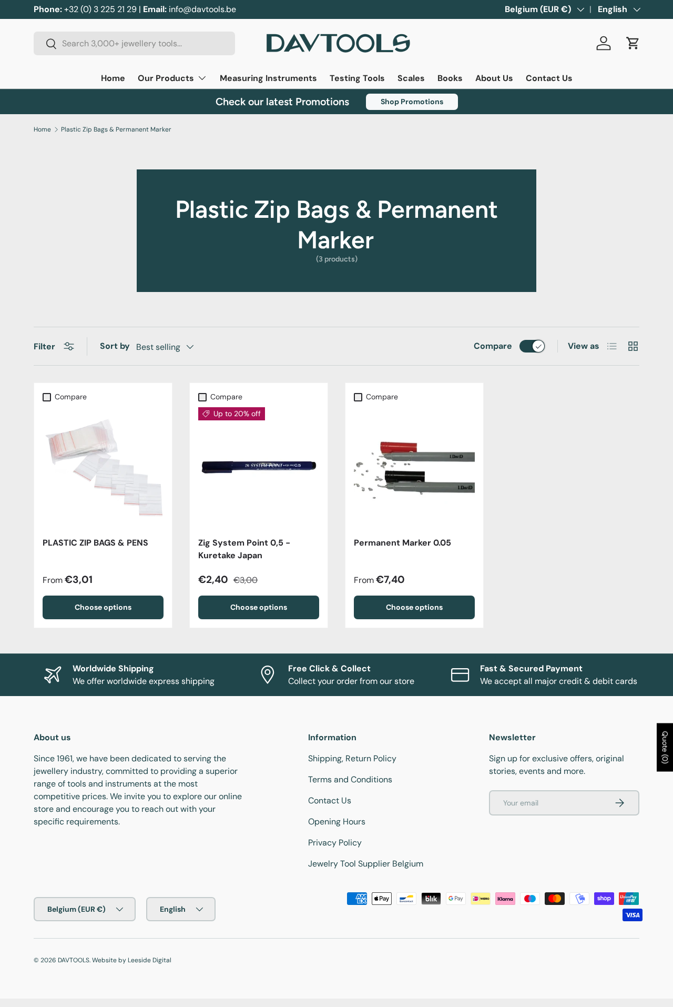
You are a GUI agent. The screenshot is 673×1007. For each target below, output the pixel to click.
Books (450, 78)
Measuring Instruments (268, 78)
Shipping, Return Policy (352, 758)
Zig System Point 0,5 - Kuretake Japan (244, 549)
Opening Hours (336, 821)
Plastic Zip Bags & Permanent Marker (116, 129)
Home (113, 78)
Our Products (166, 78)
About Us (494, 78)
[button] (633, 43)
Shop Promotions (412, 101)
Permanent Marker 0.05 (402, 542)
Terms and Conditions (350, 779)
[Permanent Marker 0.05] (414, 467)
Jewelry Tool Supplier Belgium (365, 863)
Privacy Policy (335, 842)
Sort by (115, 345)
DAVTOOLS (73, 960)
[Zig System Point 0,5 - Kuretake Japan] (258, 467)
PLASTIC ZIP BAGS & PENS (95, 542)
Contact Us (549, 78)
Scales (411, 78)
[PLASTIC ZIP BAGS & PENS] (103, 467)
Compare (493, 345)
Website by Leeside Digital (131, 960)
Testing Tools (357, 78)
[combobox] (134, 43)
